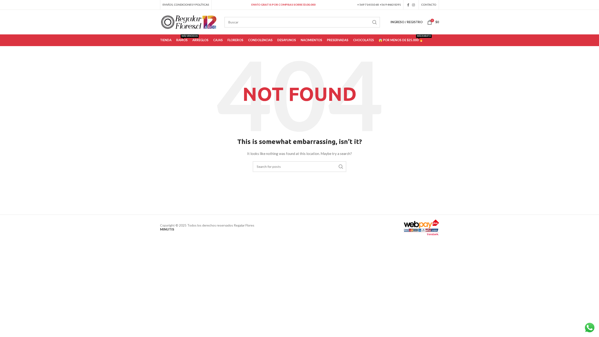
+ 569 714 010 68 (368, 4)
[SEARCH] (374, 22)
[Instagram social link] (413, 5)
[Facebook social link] (408, 5)
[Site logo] (188, 22)
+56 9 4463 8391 (390, 4)
